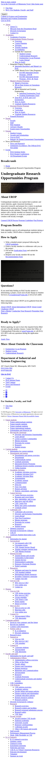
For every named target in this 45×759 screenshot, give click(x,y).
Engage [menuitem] (8, 131)
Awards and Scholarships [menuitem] (19, 135)
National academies (22, 721)
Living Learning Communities (26, 439)
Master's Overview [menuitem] (21, 83)
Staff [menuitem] (12, 123)
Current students (11, 449)
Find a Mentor (6, 311)
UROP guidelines (12, 244)
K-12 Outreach (11, 737)
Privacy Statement (13, 416)
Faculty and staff (12, 654)
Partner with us (15, 629)
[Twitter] (6, 395)
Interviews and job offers (24, 501)
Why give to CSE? (21, 583)
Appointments (20, 478)
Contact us (18, 587)
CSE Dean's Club (21, 599)
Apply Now (5, 339)
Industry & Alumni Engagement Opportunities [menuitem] (27, 139)
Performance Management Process (22, 733)
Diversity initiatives (22, 633)
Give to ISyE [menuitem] (15, 137)
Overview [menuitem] (18, 41)
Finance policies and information (27, 693)
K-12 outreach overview (19, 739)
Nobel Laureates (21, 566)
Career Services (16, 493)
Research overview (22, 706)
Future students (11, 420)
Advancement (20, 650)
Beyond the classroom (18, 432)
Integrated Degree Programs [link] (20, 64)
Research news (15, 635)
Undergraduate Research (15, 353)
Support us (14, 637)
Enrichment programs (18, 746)
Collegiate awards (21, 727)
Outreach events (16, 744)
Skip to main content (8, 2)
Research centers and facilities (26, 708)
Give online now (21, 585)
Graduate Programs (22, 677)
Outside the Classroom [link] (23, 52)
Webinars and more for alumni (26, 570)
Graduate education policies (25, 695)
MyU (7, 408)
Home (8, 166)
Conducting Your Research (21, 311)
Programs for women (22, 443)
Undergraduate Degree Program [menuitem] (21, 39)
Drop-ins (18, 485)
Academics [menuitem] (10, 35)
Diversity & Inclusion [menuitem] (18, 31)
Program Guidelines (26, 220)
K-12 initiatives (20, 631)
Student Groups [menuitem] (25, 54)
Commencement (21, 483)
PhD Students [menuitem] (15, 125)
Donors (8, 589)
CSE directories (20, 618)
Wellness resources (17, 528)
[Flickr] (6, 397)
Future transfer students (18, 424)
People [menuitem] (8, 118)
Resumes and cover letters (24, 497)
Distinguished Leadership (24, 562)
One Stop (9, 8)
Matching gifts (20, 610)
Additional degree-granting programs (28, 466)
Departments (19, 457)
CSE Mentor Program (23, 551)
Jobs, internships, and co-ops (25, 499)
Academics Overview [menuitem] (18, 37)
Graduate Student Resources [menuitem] (25, 104)
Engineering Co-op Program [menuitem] (29, 58)
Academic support (21, 480)
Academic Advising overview (25, 472)
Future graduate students (19, 426)
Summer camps (15, 741)
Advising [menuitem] (18, 45)
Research (18, 445)
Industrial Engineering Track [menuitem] (29, 93)
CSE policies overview (23, 687)
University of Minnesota (23, 412)
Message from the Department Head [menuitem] (23, 29)
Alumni (8, 537)
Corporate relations (22, 647)
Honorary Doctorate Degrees (25, 564)
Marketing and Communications (26, 670)
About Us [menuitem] (13, 27)
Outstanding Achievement (24, 558)
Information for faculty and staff (21, 656)
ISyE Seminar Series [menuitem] (17, 152)
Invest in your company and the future (24, 622)
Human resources (21, 668)
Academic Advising (17, 470)
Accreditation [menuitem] (20, 50)
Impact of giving (21, 604)
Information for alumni (18, 539)
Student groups (20, 447)
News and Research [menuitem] (17, 144)
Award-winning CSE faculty (25, 718)
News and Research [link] (13, 141)
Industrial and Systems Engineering (14, 18)
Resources (14, 568)
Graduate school (21, 508)
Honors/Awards (16, 554)
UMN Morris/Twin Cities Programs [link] (28, 70)
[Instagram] (6, 390)
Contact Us (10, 378)
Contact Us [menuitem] (14, 33)
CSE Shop (18, 714)
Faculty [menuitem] (13, 121)
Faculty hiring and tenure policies (27, 691)
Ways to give (15, 606)
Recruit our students (17, 625)
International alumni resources (26, 574)
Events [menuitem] (8, 150)
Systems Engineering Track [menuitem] (29, 95)
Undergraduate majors (23, 460)
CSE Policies (15, 685)
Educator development (18, 752)
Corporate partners (12, 620)
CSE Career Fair (21, 503)
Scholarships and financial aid (21, 430)
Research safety (20, 712)
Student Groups (11, 351)
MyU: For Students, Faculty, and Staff (19, 10)
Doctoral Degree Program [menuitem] (19, 106)
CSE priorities (20, 643)
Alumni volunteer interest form (26, 549)
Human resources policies (24, 698)
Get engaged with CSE (23, 543)
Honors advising (21, 489)
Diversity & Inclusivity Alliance (21, 531)
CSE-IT (13, 533)
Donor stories (20, 602)
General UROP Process (9, 220)
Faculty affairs (20, 664)
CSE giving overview (23, 593)
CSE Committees (16, 683)
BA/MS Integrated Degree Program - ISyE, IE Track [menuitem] (29, 78)
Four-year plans (20, 487)
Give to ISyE (5, 21)
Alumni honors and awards (24, 556)
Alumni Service (20, 560)
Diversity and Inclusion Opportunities (28, 435)
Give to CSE (15, 581)
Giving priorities (21, 597)
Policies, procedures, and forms (26, 491)
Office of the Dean (21, 662)
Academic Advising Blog (24, 476)
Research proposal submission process (29, 710)
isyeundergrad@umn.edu (18, 295)
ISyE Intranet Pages (13, 380)
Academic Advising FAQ (24, 474)
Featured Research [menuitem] (17, 116)
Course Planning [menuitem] (21, 43)
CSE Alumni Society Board (25, 547)
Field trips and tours (17, 748)
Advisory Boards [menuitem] (16, 127)
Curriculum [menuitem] (19, 110)
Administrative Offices (18, 658)
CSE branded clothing (23, 572)
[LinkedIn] (6, 393)
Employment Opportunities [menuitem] (20, 129)
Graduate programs (22, 462)
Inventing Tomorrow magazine (26, 576)
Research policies (21, 700)
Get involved (15, 541)
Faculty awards (15, 716)
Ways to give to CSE (22, 608)
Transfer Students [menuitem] (21, 47)
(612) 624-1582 (6, 368)
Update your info (21, 579)
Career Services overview (24, 495)
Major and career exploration (25, 506)
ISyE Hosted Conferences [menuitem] (19, 154)
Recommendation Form (14, 257)
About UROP (6, 307)
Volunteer (13, 754)
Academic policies (21, 689)
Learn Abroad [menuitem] (24, 60)
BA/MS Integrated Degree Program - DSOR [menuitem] (29, 74)
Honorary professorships (24, 725)
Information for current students (21, 451)
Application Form (20, 250)
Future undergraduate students (21, 422)
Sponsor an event (16, 756)
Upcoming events (21, 545)
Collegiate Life (15, 510)
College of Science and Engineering (14, 16)
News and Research (13, 384)
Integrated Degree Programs (25, 464)
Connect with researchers (19, 627)
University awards (21, 723)
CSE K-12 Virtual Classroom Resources (24, 750)
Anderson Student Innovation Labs (23, 535)
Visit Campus (10, 382)
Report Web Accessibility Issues (29, 416)
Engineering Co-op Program (16, 349)
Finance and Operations (23, 666)
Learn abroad (19, 437)
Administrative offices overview (26, 660)
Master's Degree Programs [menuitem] (19, 81)
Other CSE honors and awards (26, 729)
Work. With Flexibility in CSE (21, 735)
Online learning (20, 468)
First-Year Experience (23, 518)
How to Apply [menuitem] (20, 62)
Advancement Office (22, 616)
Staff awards (14, 731)
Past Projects (38, 220)
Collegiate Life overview (24, 512)
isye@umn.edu (6, 370)
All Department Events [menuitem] (18, 156)
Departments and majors (19, 453)
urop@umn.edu (27, 331)
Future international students (20, 428)
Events (8, 387)
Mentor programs (21, 441)
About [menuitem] (8, 25)
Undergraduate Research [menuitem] (28, 56)
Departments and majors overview (27, 455)
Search (4, 14)
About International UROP (21, 307)
